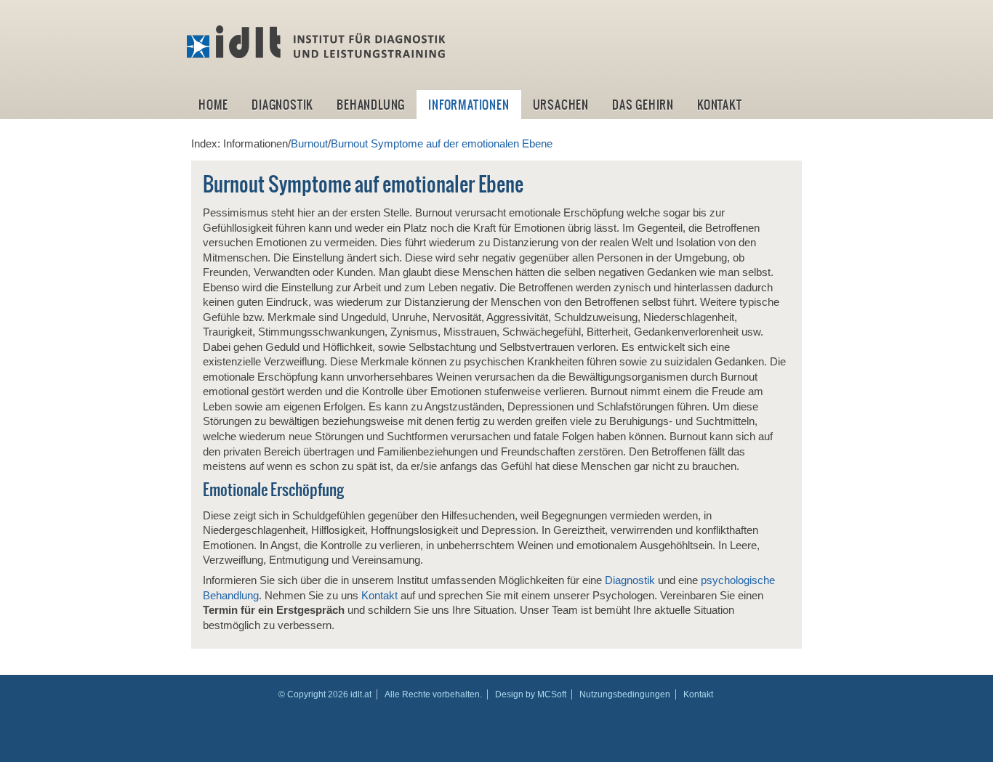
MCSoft (551, 694)
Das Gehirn (643, 104)
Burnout (309, 144)
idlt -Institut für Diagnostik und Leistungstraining (317, 42)
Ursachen (561, 104)
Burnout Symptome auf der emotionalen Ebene (441, 144)
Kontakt (719, 104)
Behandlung (371, 104)
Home (213, 104)
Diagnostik (282, 104)
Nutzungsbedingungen (624, 694)
